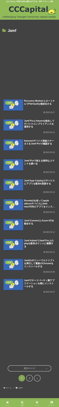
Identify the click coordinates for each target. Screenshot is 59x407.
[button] (53, 365)
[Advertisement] (29, 64)
